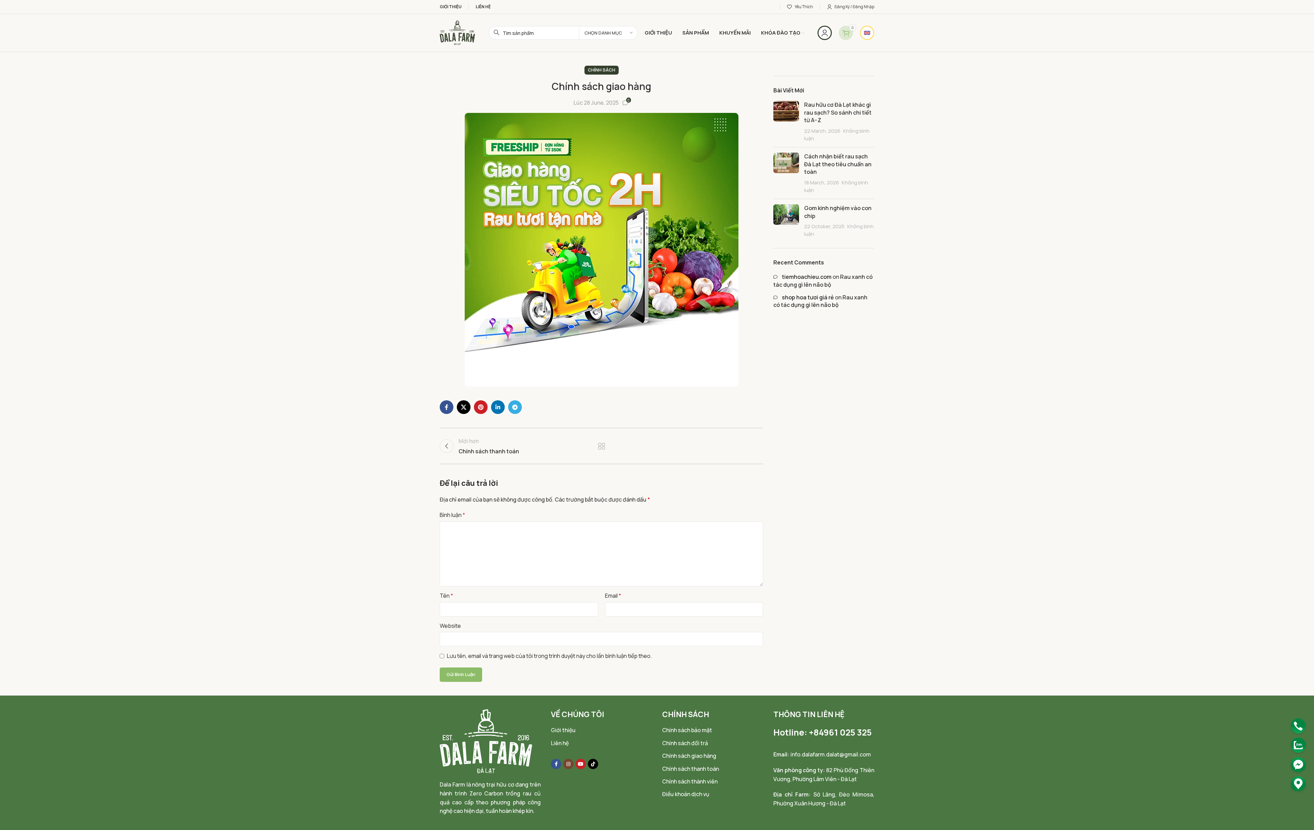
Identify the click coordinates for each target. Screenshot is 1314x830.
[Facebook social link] (446, 407)
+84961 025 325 (840, 732)
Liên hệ (560, 743)
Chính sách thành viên (690, 781)
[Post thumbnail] (786, 121)
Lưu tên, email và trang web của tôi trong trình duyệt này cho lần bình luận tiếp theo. (549, 656)
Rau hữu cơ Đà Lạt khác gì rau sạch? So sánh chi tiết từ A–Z (838, 112)
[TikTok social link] (593, 764)
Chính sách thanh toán (690, 769)
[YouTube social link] (581, 764)
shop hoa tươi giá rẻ (808, 297)
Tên (446, 595)
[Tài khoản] (824, 33)
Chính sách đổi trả (685, 743)
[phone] (1298, 726)
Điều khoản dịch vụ (685, 794)
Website (450, 626)
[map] (1298, 783)
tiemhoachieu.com (807, 277)
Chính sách (601, 70)
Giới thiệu (563, 730)
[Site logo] (457, 32)
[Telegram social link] (515, 407)
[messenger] (1298, 764)
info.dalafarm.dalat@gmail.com (830, 754)
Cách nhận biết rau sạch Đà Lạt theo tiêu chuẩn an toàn (838, 164)
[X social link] (464, 407)
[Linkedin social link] (498, 407)
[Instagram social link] (568, 764)
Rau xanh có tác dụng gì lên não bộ (823, 280)
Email (613, 595)
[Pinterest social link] (481, 407)
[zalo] (1298, 745)
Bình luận (452, 515)
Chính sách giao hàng (689, 756)
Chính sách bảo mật (687, 730)
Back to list (601, 446)
